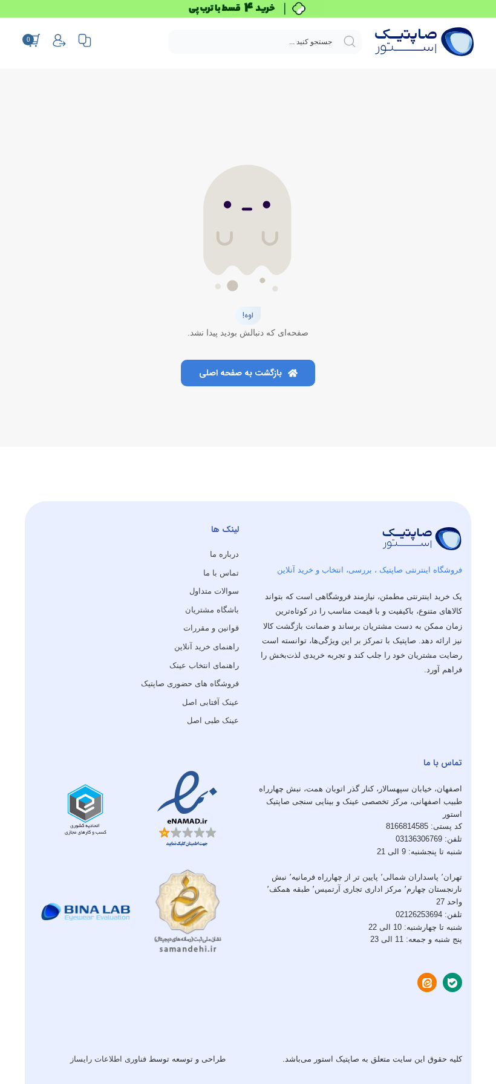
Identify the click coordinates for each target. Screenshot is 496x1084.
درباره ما (224, 554)
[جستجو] (350, 42)
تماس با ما (221, 572)
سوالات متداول (214, 591)
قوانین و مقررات (211, 627)
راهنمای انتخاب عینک (204, 665)
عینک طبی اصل (213, 720)
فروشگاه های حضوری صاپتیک (190, 683)
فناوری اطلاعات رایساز (108, 1058)
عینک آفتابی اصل (210, 702)
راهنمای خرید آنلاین (206, 646)
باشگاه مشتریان (212, 609)
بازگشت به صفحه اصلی (241, 373)
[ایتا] (427, 982)
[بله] (452, 982)
